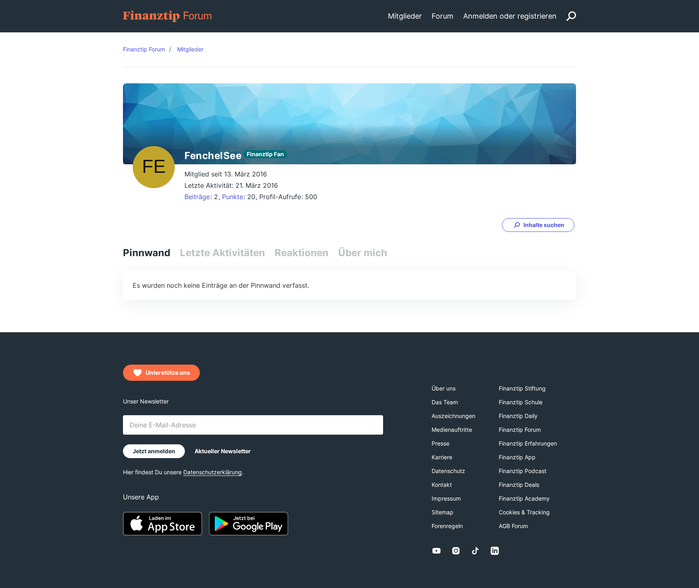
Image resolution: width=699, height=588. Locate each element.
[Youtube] (436, 551)
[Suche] (571, 16)
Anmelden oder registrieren (510, 16)
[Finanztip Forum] (167, 15)
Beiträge (197, 197)
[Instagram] (456, 551)
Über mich (362, 253)
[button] (538, 225)
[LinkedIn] (495, 551)
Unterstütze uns (168, 372)
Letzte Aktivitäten (222, 253)
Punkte (232, 197)
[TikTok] (475, 551)
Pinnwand (146, 253)
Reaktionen (301, 253)
